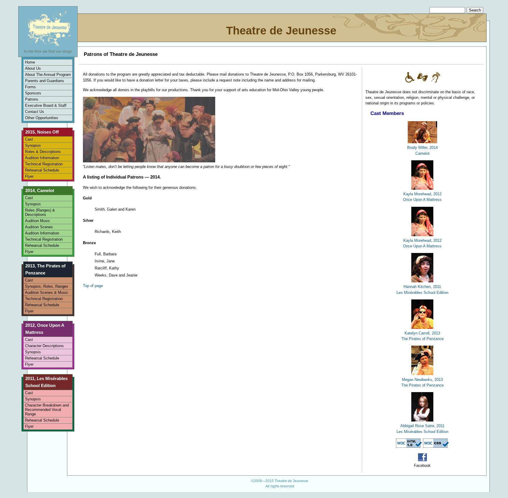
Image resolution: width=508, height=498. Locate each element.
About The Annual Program (48, 74)
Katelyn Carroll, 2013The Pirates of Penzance (422, 336)
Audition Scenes (39, 227)
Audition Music (37, 221)
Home (30, 62)
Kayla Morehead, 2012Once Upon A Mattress (422, 197)
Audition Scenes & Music (46, 292)
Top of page (93, 286)
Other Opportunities (41, 118)
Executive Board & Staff (45, 105)
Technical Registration (44, 164)
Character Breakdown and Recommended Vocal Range (47, 409)
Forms (30, 87)
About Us (33, 68)
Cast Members (387, 113)
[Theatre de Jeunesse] (47, 46)
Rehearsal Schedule (42, 170)
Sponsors (33, 93)
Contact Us (34, 111)
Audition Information (42, 158)
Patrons (31, 99)
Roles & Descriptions (43, 151)
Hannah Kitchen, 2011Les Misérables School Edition (422, 289)
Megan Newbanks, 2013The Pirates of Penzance (422, 382)
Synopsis (33, 145)
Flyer (29, 176)
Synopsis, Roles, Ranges (46, 286)
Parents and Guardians (44, 81)
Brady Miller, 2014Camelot (422, 150)
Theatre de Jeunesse (281, 30)
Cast (29, 139)
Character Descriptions (44, 346)
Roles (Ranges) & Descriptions (40, 212)
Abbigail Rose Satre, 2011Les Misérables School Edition (422, 429)
